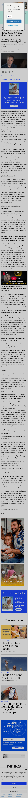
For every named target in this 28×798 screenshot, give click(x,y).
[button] (26, 769)
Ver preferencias (14, 791)
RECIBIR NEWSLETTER (18, 747)
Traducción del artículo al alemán (10, 76)
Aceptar (14, 783)
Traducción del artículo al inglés (10, 79)
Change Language (14, 21)
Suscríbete (14, 106)
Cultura (3, 25)
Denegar (14, 787)
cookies (11, 744)
